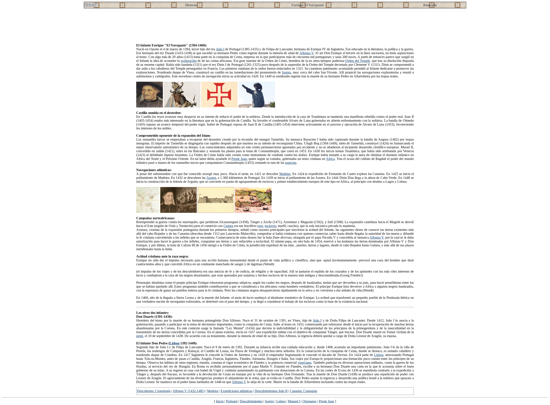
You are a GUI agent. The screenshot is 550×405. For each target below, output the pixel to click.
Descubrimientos (251, 401)
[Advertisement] (240, 30)
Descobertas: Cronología (153, 391)
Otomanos (309, 401)
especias (290, 162)
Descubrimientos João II (271, 391)
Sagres (286, 72)
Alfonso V (306, 53)
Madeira (284, 174)
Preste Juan (239, 159)
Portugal (231, 401)
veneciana (304, 362)
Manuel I (294, 401)
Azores (211, 177)
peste (139, 336)
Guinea (228, 226)
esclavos (270, 226)
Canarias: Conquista (303, 391)
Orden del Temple (357, 61)
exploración (189, 61)
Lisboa (174, 343)
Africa (330, 159)
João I (220, 49)
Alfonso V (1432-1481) (189, 391)
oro (260, 226)
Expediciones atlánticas (236, 391)
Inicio (220, 401)
